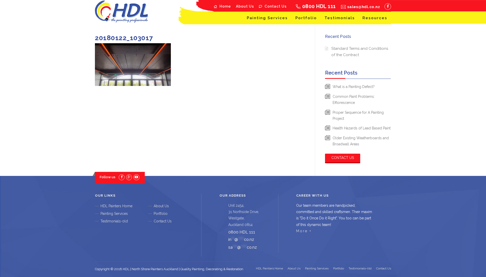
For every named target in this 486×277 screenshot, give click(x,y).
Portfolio (306, 18)
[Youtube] (136, 177)
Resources (374, 18)
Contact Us (276, 6)
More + (304, 231)
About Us (245, 6)
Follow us (107, 177)
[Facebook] (387, 6)
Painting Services (267, 18)
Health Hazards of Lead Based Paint (362, 128)
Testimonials (340, 18)
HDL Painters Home (116, 206)
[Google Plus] (129, 177)
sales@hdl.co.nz (363, 7)
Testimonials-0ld (114, 221)
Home (225, 6)
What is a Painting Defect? (354, 87)
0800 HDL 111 (319, 6)
